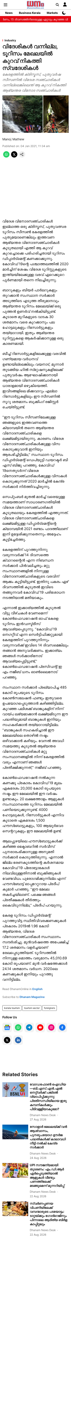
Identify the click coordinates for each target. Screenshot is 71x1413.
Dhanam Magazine (32, 997)
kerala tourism (12, 1007)
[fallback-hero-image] (15, 1089)
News (9, 12)
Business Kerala (29, 12)
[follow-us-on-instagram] (51, 1027)
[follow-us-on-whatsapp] (18, 1027)
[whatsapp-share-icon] (6, 156)
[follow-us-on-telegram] (29, 1027)
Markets (52, 12)
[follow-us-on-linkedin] (18, 1040)
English (37, 989)
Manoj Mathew (13, 139)
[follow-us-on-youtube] (40, 1027)
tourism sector (32, 1007)
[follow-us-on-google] (7, 1027)
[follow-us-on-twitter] (7, 1040)
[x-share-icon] (14, 156)
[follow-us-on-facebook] (62, 1027)
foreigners (49, 1007)
